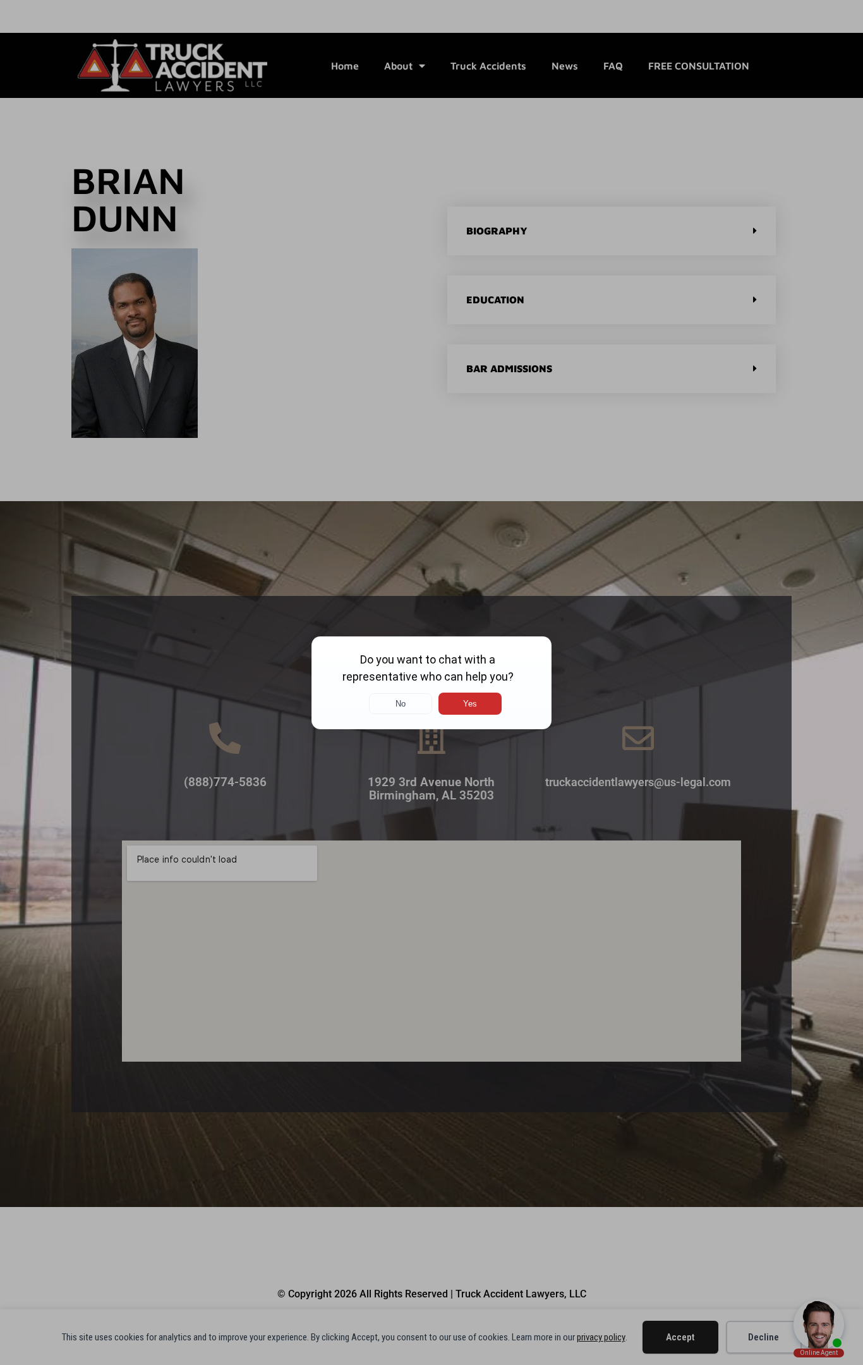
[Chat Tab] (431, 682)
